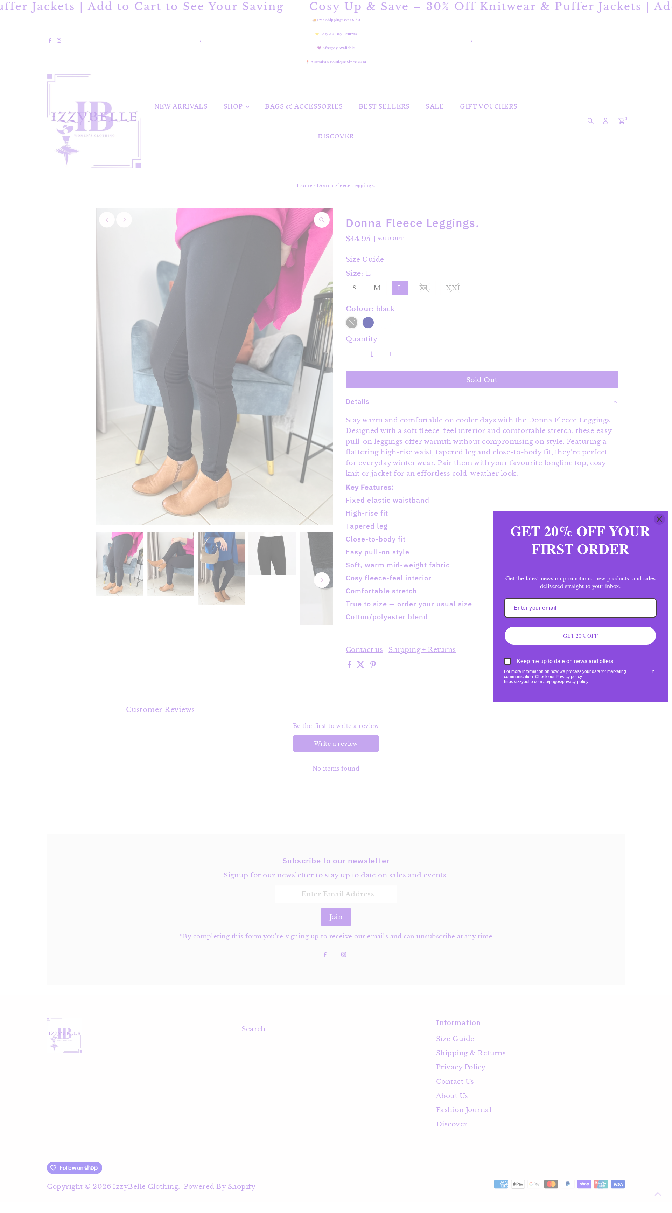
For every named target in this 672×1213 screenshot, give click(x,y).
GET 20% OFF (580, 635)
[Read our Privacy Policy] (652, 672)
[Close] (659, 519)
